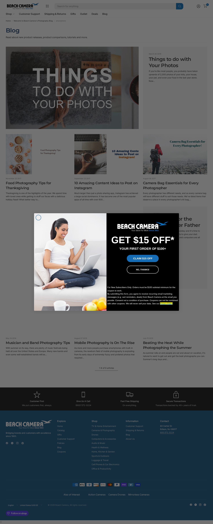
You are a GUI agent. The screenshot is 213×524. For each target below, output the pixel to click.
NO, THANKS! (142, 269)
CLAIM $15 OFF (142, 258)
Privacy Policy (166, 303)
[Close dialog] (38, 217)
